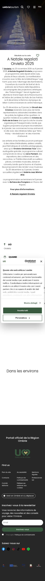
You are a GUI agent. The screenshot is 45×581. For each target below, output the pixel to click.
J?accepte (20, 535)
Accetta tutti (22, 310)
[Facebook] (3, 549)
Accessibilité (21, 472)
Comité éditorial (5, 484)
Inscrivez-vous (22, 529)
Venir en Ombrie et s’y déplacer (20, 496)
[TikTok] (18, 549)
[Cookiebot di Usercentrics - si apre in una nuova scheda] (26, 261)
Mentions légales (35, 473)
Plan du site (6, 472)
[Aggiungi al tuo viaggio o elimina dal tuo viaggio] (14, 379)
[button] (40, 7)
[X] (8, 549)
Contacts (5, 478)
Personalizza (21, 318)
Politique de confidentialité (22, 479)
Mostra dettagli (30, 303)
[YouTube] (23, 549)
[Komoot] (28, 549)
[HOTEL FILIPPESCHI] (33, 338)
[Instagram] (13, 549)
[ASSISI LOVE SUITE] (12, 338)
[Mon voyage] (28, 7)
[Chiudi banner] (41, 261)
